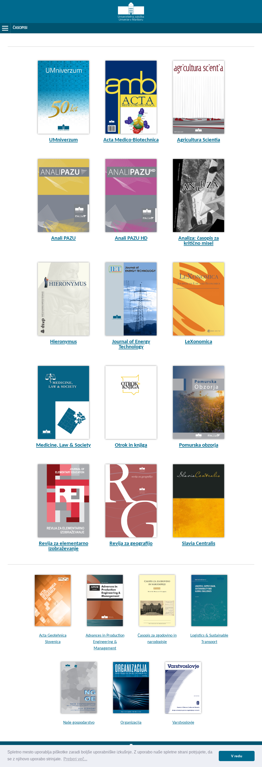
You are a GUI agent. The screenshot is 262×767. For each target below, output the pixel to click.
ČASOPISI (20, 28)
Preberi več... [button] (75, 759)
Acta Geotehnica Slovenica (53, 639)
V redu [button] (236, 756)
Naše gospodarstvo (78, 723)
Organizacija (131, 723)
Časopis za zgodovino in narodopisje (157, 639)
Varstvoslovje (183, 723)
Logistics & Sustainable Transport (209, 639)
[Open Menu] (5, 28)
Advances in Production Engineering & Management (105, 642)
